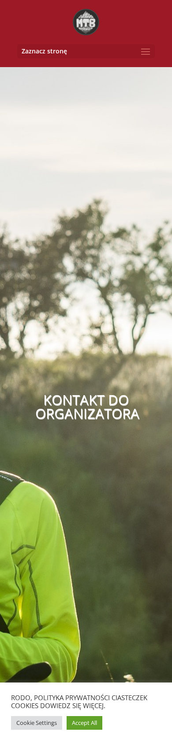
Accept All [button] (84, 723)
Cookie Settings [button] (36, 723)
